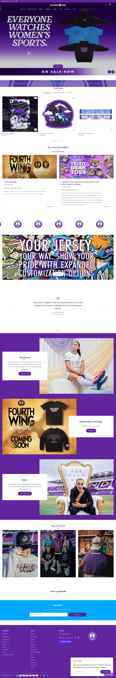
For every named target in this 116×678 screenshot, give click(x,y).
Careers (4, 647)
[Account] (106, 4)
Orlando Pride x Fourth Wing (87, 9)
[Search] (113, 4)
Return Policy (5, 639)
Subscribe (105, 671)
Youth (74, 9)
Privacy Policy (5, 642)
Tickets (4, 644)
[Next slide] (113, 71)
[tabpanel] (58, 118)
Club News (5, 634)
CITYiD (32, 657)
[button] (56, 330)
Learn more (50, 206)
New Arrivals (34, 636)
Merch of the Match (36, 652)
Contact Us (5, 649)
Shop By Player (32, 9)
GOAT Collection (25, 493)
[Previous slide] (109, 71)
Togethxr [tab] (69, 92)
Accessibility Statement (8, 655)
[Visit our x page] (14, 1)
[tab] (57, 580)
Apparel (33, 647)
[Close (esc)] (111, 659)
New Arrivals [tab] (47, 92)
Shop (20, 560)
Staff (3, 652)
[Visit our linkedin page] (7, 1)
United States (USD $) (7, 675)
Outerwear (33, 662)
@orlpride (62, 591)
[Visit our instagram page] (5, 1)
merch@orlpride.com (64, 634)
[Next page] (114, 114)
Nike (32, 655)
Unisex (55, 9)
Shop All (22, 9)
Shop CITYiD (58, 274)
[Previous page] (2, 114)
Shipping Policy (6, 636)
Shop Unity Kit (25, 373)
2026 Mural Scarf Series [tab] (58, 92)
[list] (58, 223)
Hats (60, 9)
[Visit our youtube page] (16, 1)
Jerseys (41, 9)
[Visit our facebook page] (3, 1)
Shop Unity (58, 66)
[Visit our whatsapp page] (12, 1)
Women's (48, 9)
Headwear (33, 649)
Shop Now (91, 430)
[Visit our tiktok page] (10, 1)
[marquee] (58, 83)
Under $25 (33, 665)
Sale (32, 668)
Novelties (67, 9)
